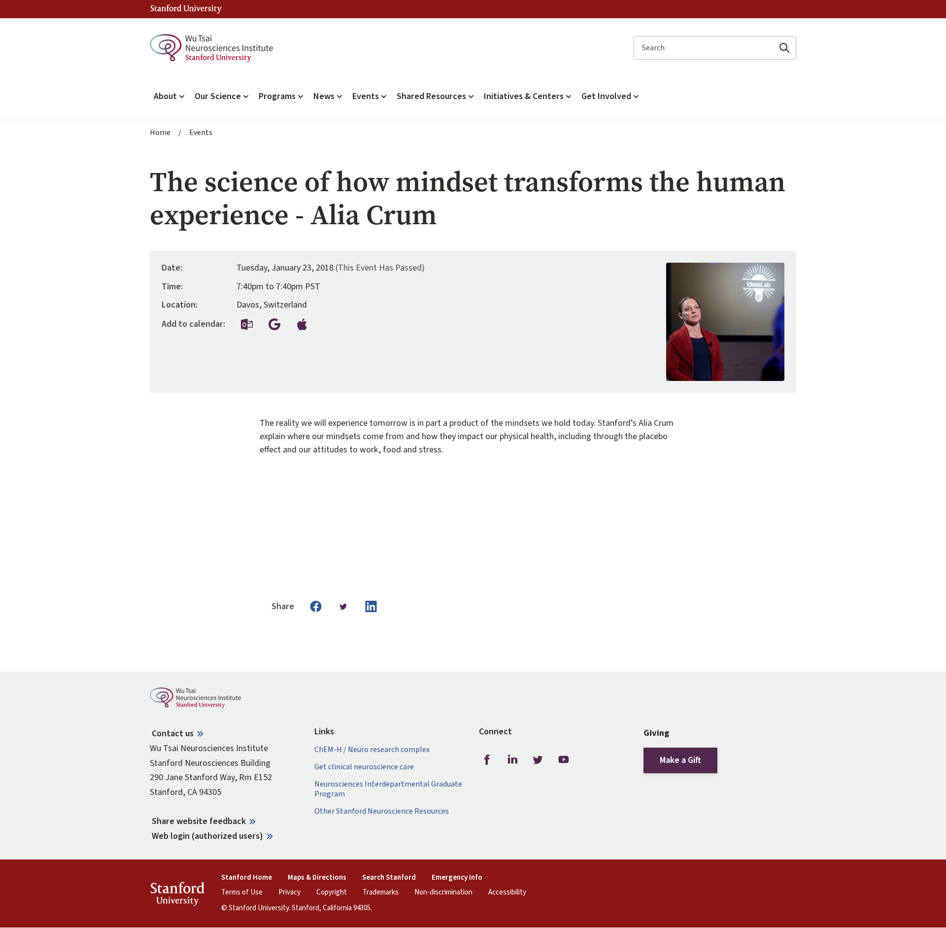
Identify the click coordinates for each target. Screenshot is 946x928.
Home (160, 132)
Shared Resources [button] (431, 96)
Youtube (564, 760)
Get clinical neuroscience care (364, 767)
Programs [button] (277, 96)
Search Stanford (389, 877)
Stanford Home (246, 877)
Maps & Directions (317, 877)
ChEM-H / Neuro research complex (372, 750)
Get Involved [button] (606, 96)
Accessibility (507, 892)
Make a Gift (680, 760)
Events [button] (365, 96)
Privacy (289, 892)
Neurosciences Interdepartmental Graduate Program (388, 789)
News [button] (324, 96)
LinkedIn (512, 760)
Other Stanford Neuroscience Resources (381, 811)
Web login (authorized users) (207, 836)
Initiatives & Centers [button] (524, 96)
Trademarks (381, 892)
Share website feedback (199, 821)
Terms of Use (242, 892)
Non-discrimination (443, 892)
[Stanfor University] (186, 9)
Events (200, 132)
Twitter (538, 760)
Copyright (331, 892)
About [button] (165, 96)
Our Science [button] (218, 96)
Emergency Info (457, 877)
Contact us (173, 733)
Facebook (487, 760)
